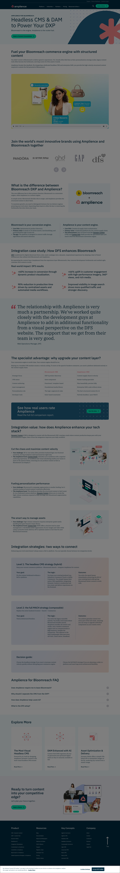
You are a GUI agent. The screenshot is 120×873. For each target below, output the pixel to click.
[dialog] (60, 869)
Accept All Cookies (98, 869)
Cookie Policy (31, 870)
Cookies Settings (85, 869)
